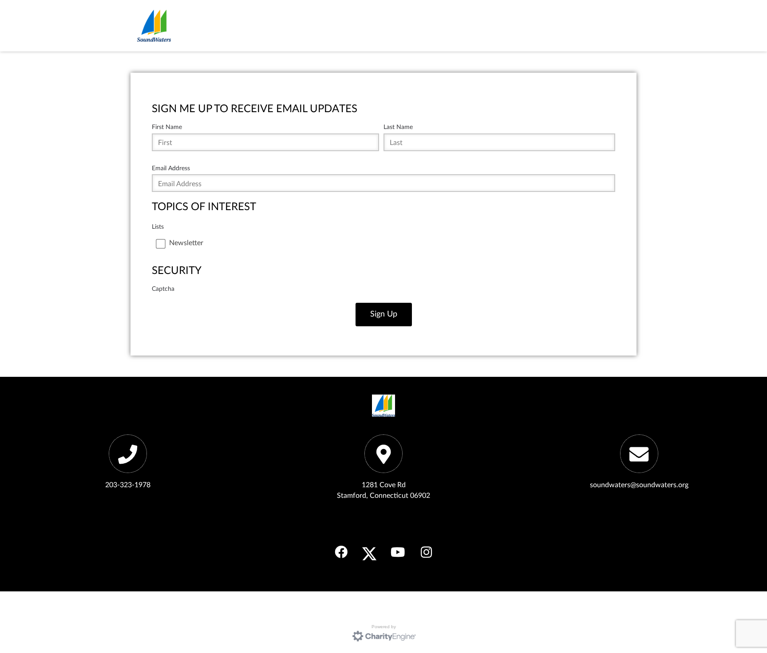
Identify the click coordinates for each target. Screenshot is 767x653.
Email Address (171, 168)
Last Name (398, 127)
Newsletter (186, 242)
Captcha (163, 288)
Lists (158, 226)
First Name (167, 127)
